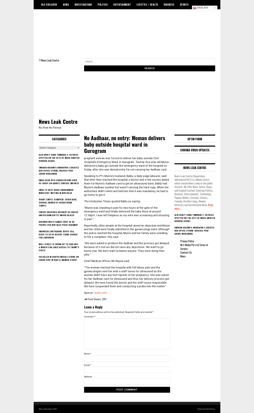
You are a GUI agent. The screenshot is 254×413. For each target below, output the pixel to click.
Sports (184, 4)
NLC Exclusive (49, 4)
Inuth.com (100, 292)
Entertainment (122, 4)
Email (87, 365)
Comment (90, 316)
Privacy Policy (187, 241)
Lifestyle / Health (147, 4)
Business (169, 4)
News (66, 4)
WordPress (211, 408)
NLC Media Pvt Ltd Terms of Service (194, 247)
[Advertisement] (127, 36)
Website (88, 376)
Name (88, 354)
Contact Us (186, 252)
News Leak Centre (58, 121)
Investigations (83, 4)
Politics (103, 4)
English (202, 7)
